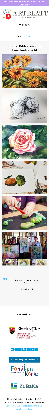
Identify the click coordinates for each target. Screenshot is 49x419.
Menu (25, 24)
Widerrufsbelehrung (30, 405)
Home (19, 36)
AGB (18, 405)
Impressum (11, 405)
